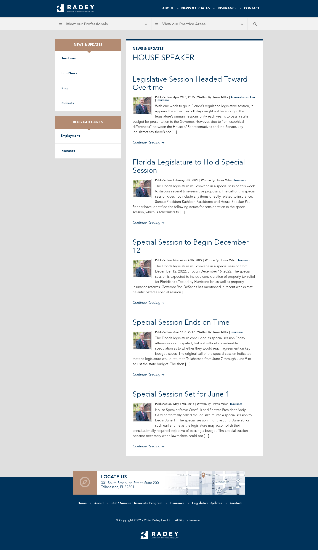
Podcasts (67, 103)
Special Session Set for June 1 (181, 394)
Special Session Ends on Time (181, 322)
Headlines (68, 58)
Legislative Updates (207, 503)
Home (82, 503)
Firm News (69, 73)
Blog (64, 88)
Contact (252, 8)
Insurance (226, 8)
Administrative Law (243, 97)
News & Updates (195, 8)
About (168, 8)
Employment (70, 136)
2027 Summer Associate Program (136, 503)
